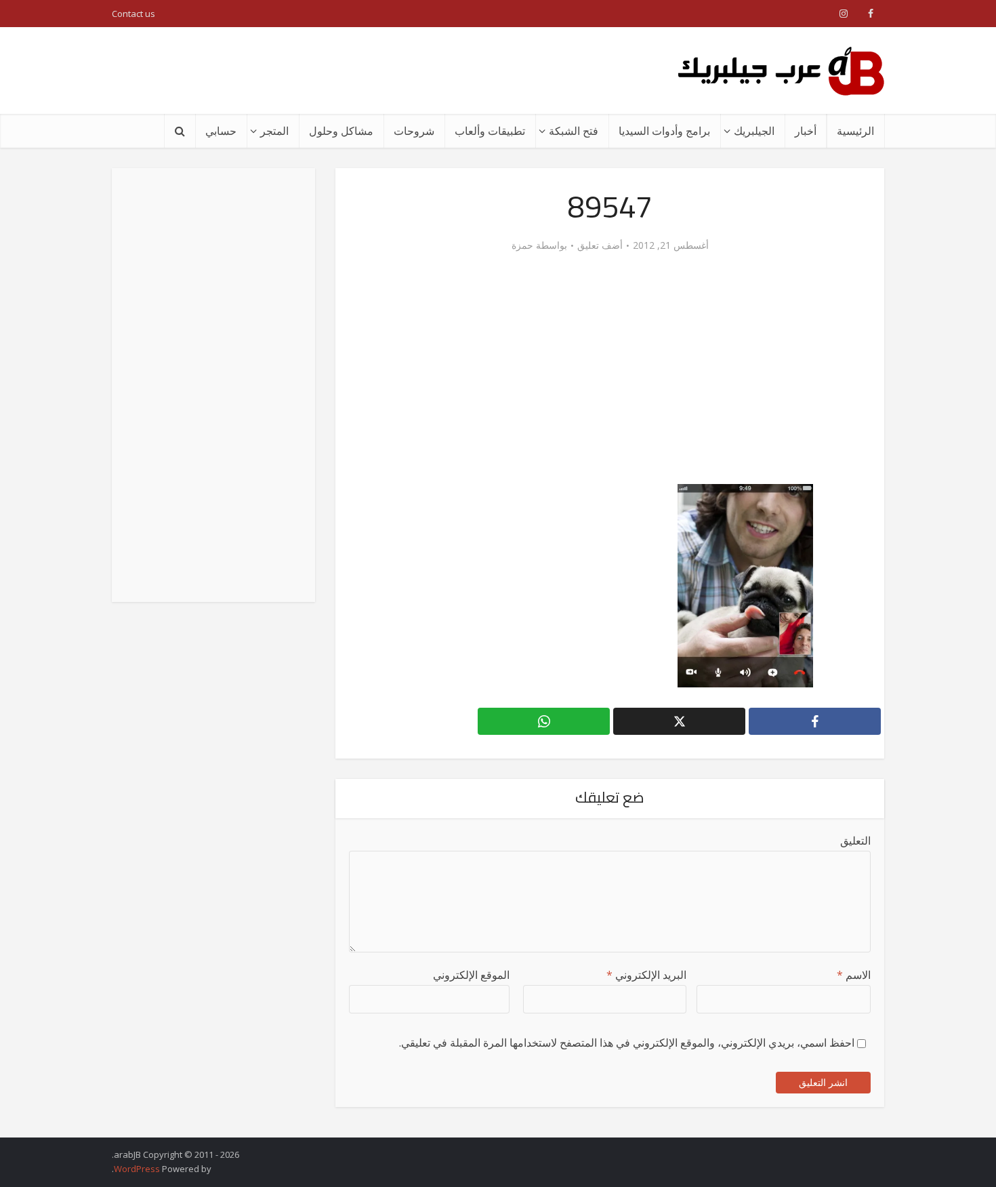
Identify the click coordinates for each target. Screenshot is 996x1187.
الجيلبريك (754, 130)
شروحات (414, 130)
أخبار (805, 130)
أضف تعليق (600, 245)
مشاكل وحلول (341, 130)
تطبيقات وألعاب (490, 130)
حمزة (522, 245)
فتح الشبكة (573, 130)
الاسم (854, 974)
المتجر (274, 130)
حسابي (220, 130)
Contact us (133, 13)
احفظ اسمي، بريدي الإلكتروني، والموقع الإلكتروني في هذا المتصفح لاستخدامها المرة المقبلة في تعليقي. (626, 1042)
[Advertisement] (358, 70)
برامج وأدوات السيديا (664, 130)
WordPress (137, 1169)
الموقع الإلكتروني (471, 974)
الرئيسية (855, 130)
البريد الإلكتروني (646, 974)
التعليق (855, 840)
